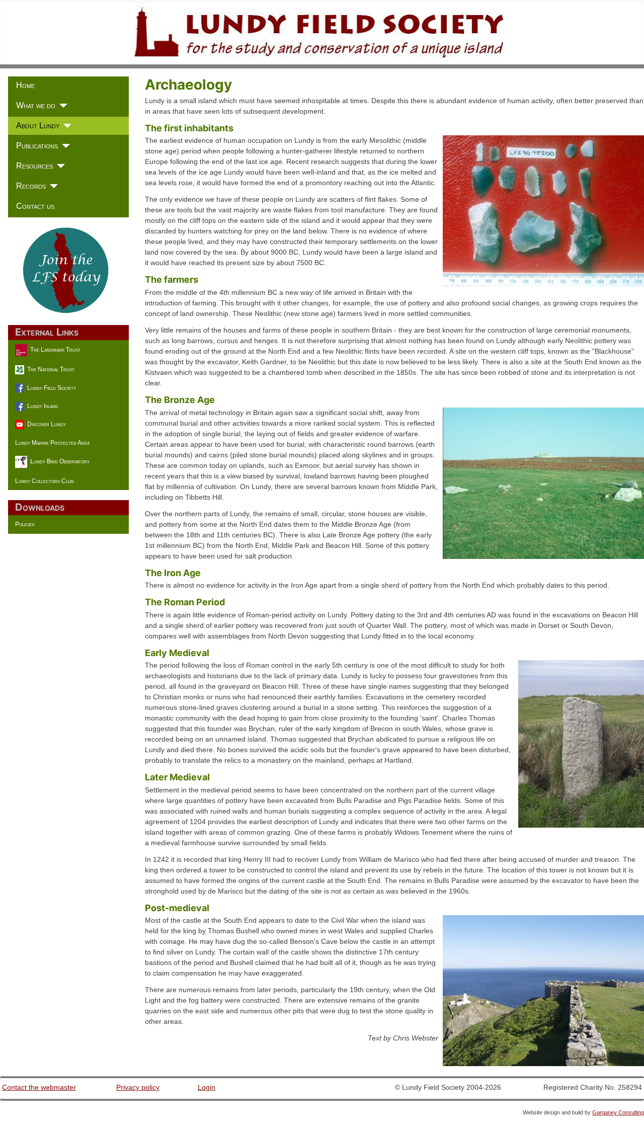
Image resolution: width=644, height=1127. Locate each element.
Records (31, 186)
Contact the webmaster (39, 1087)
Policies (24, 524)
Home (25, 85)
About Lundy (37, 125)
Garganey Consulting (618, 1112)
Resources (34, 166)
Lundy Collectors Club (44, 481)
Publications (37, 145)
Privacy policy (137, 1087)
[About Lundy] (65, 126)
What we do (35, 105)
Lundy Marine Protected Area (52, 442)
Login (206, 1087)
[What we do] (61, 106)
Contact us (35, 206)
